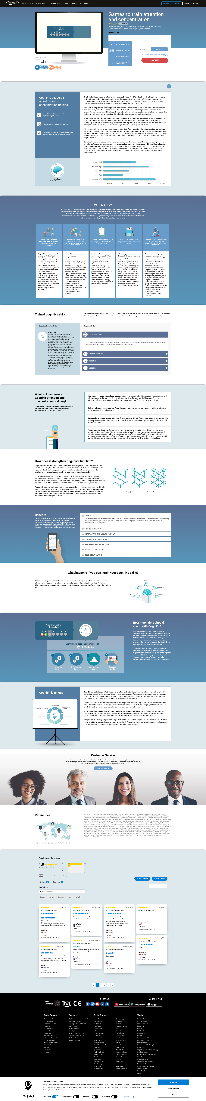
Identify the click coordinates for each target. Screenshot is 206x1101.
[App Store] (154, 1004)
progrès (61, 897)
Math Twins (120, 1047)
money (70, 897)
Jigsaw (118, 1042)
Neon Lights (98, 1040)
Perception (48, 1050)
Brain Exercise (142, 1042)
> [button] (112, 985)
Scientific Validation (59, 3)
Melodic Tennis (99, 1057)
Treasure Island (99, 1038)
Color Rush (97, 1066)
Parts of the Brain (50, 1024)
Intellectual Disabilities (51, 1038)
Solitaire (96, 1031)
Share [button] (45, 935)
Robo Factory (98, 1033)
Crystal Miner (98, 1028)
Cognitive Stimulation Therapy (147, 1050)
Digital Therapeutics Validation (79, 1019)
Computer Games (75, 1021)
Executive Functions (51, 1042)
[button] (54, 937)
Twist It (118, 1059)
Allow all (173, 1082)
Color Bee (119, 1031)
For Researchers (142, 1024)
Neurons (47, 1026)
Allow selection (173, 1088)
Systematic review (75, 1038)
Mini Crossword (99, 1021)
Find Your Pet (98, 1061)
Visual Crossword (100, 1045)
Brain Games (141, 1057)
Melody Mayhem (99, 1064)
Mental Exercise (142, 1059)
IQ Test (139, 1073)
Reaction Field (120, 1064)
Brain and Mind (49, 1021)
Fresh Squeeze (121, 1040)
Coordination (48, 1045)
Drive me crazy (99, 1042)
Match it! (97, 1047)
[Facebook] (87, 1004)
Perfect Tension (121, 1054)
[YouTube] (97, 1004)
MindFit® (140, 1031)
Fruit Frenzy (98, 1024)
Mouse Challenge (121, 1052)
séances (51, 897)
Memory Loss (48, 1035)
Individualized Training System (147, 1045)
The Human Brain (50, 1019)
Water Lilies (119, 1061)
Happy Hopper (121, 1019)
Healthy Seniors (74, 1031)
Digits (118, 1028)
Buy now (155, 60)
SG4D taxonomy (74, 1040)
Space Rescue (98, 1050)
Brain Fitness (48, 1031)
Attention (47, 1052)
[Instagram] (102, 1004)
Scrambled (97, 1059)
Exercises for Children (144, 1038)
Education (140, 1026)
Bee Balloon (120, 1033)
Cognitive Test (28, 3)
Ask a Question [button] (143, 878)
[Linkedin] (107, 1004)
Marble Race (98, 1054)
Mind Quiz (140, 1047)
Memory (47, 1047)
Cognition (47, 1033)
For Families (141, 1019)
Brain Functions (49, 1040)
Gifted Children (142, 1068)
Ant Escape (97, 1035)
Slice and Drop (120, 1057)
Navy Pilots (73, 1026)
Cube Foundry (120, 1038)
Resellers (140, 1035)
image (42, 897)
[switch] (76, 1096)
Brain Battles (141, 1071)
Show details (126, 1097)
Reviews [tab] (42, 882)
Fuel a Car (119, 1045)
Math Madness (99, 1052)
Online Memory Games (145, 1061)
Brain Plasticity (49, 1028)
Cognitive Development (145, 1040)
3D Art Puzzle (98, 1068)
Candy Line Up (121, 1021)
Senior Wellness (74, 1028)
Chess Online (98, 1019)
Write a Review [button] (160, 878)
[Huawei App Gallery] (122, 1004)
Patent (139, 1028)
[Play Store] (138, 1004)
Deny (173, 1095)
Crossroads (120, 1035)
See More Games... (122, 1068)
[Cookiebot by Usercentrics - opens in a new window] (28, 1096)
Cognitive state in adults (77, 1035)
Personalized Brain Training (146, 1054)
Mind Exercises (142, 1052)
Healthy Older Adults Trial (77, 1024)
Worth (78, 897)
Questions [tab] (56, 882)
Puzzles (118, 1024)
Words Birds (120, 1066)
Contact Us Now (103, 768)
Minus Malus (120, 1050)
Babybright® (141, 1033)
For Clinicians (142, 1021)
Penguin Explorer (121, 1026)
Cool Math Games (143, 1064)
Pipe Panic (97, 1026)
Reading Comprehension (145, 1066)
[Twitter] (92, 1004)
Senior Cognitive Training (77, 1033)
